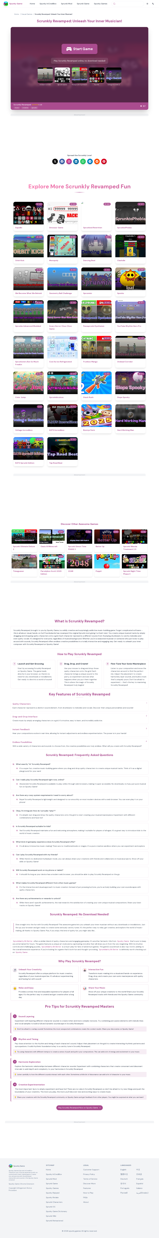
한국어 (123, 1183)
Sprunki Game (83, 3)
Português (124, 1188)
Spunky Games (100, 3)
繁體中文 (124, 1174)
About (86, 1202)
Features (87, 1188)
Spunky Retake (52, 1197)
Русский (123, 1193)
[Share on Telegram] (90, 161)
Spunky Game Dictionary (56, 1211)
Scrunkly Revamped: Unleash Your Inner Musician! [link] (53, 14)
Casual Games (26, 14)
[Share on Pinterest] (104, 161)
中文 (138, 1169)
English (123, 1169)
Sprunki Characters (54, 1202)
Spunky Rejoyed (52, 1193)
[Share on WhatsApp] (83, 161)
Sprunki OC (50, 1207)
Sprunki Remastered (54, 1220)
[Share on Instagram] (69, 161)
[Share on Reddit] (97, 161)
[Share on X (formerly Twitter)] (55, 161)
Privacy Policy (89, 1174)
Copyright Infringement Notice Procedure (20, 1189)
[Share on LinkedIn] (76, 161)
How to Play (88, 1193)
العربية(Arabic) (142, 1193)
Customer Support (91, 1169)
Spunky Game (123, 941)
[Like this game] (141, 106)
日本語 (139, 1174)
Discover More (89, 1183)
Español (139, 1183)
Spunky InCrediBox (48, 3)
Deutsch (124, 1179)
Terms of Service (90, 1179)
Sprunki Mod (66, 3)
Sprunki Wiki (51, 1216)
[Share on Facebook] (62, 161)
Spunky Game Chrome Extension (21, 1184)
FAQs (85, 1197)
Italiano (139, 1188)
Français (139, 1179)
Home (32, 3)
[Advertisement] (79, 132)
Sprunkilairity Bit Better (23, 941)
